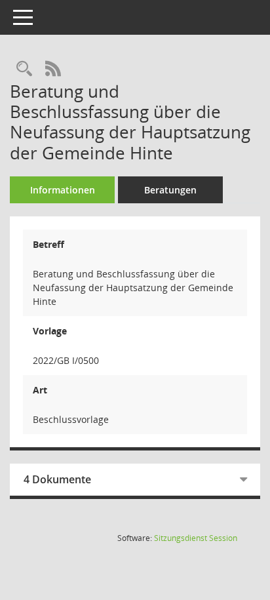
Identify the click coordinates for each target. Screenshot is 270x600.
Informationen (62, 190)
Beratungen (170, 190)
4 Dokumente (57, 479)
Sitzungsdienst (195, 538)
